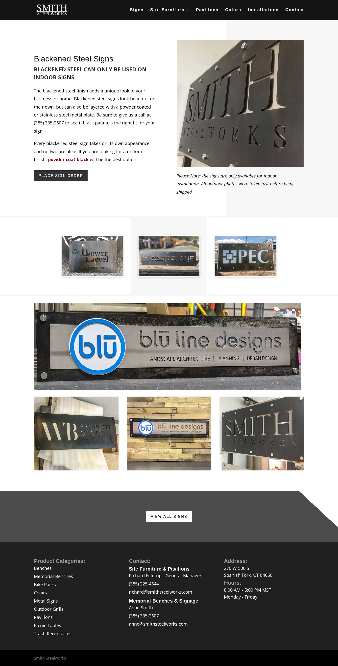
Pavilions (207, 10)
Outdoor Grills (49, 609)
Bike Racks (45, 584)
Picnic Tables (47, 625)
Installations (263, 10)
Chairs (40, 593)
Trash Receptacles (53, 634)
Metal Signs (46, 601)
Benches (43, 568)
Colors (233, 10)
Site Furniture (167, 10)
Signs (137, 10)
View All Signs (169, 516)
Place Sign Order (61, 175)
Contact (294, 10)
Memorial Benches (53, 576)
